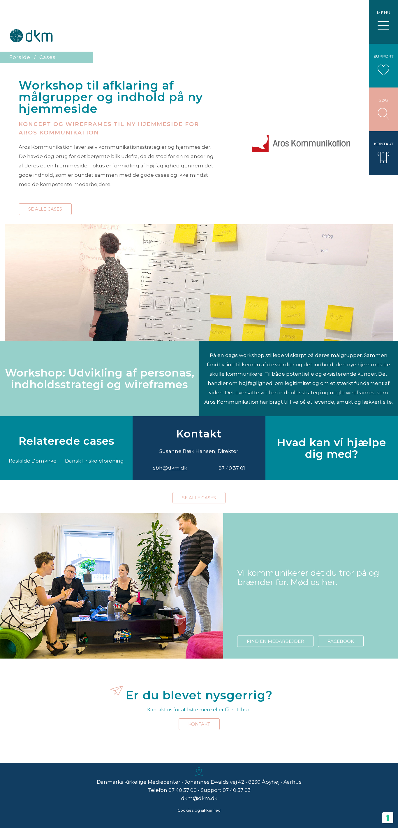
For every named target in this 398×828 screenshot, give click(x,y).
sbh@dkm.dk (170, 468)
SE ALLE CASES (45, 209)
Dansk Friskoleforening (94, 461)
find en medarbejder (275, 641)
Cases (47, 57)
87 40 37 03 (237, 790)
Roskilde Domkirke (33, 461)
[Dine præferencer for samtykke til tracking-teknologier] (387, 817)
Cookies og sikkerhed (199, 810)
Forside (19, 57)
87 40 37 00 (182, 790)
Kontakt (199, 724)
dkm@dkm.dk (199, 798)
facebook (340, 641)
